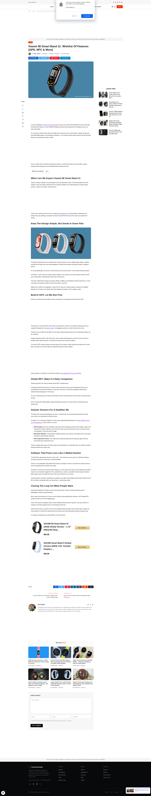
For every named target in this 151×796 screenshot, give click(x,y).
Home (51, 6)
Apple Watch (84, 772)
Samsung (83, 775)
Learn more (102, 39)
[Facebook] (22, 105)
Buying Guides (62, 775)
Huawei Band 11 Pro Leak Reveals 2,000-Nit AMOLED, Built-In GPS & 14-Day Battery (61, 683)
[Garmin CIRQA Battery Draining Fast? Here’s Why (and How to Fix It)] (103, 113)
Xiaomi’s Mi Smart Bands (51, 124)
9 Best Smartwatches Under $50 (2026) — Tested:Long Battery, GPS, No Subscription (82, 661)
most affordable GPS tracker (68, 373)
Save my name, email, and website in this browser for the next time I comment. (52, 720)
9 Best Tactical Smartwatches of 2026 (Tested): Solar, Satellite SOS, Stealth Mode (83, 683)
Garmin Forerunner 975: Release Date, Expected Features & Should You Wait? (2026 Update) (61, 661)
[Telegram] (22, 119)
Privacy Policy (106, 775)
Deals (119, 6)
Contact (105, 772)
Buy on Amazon (82, 527)
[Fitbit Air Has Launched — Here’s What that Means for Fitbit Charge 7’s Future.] (38, 652)
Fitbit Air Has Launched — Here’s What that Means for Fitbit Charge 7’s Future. (38, 661)
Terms (111, 792)
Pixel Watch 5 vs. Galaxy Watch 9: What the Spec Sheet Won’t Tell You (115, 104)
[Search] (112, 6)
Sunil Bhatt (37, 53)
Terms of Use (106, 777)
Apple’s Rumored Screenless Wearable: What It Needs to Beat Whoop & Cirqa (115, 123)
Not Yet (74, 16)
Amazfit (83, 780)
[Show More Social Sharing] (72, 58)
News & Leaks (62, 780)
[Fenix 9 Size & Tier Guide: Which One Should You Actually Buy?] (103, 95)
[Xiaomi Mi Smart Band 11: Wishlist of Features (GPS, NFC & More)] (61, 79)
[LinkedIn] (22, 112)
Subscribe (87, 16)
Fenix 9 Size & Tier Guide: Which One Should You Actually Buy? (115, 95)
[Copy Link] (22, 126)
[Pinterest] (22, 116)
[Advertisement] (75, 26)
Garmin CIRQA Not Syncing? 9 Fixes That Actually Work (115, 132)
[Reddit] (22, 122)
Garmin (83, 769)
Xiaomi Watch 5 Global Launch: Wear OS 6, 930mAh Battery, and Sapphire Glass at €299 (38, 683)
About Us (105, 769)
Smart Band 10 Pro (64, 213)
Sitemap (116, 792)
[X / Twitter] (40, 784)
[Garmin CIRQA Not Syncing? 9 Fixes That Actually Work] (103, 132)
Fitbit (82, 777)
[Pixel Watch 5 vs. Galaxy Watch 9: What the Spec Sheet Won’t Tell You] (103, 104)
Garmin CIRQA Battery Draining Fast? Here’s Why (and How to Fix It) (115, 114)
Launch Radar (96, 6)
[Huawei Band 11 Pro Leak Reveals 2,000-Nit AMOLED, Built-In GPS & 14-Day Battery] (61, 674)
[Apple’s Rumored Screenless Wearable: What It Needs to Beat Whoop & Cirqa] (103, 123)
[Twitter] (22, 109)
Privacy (107, 792)
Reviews (61, 769)
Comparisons (62, 772)
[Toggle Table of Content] (46, 171)
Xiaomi (33, 11)
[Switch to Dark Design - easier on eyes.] (115, 6)
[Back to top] (121, 792)
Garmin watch (50, 328)
